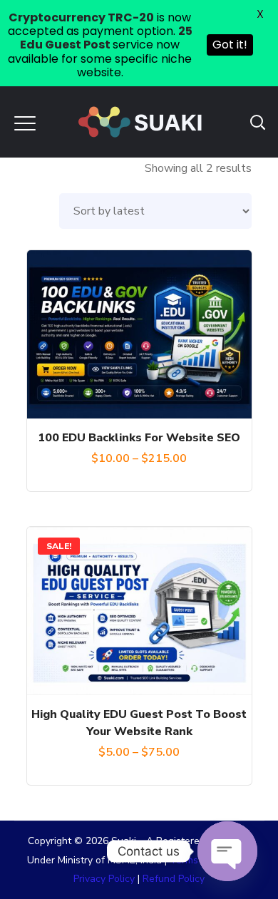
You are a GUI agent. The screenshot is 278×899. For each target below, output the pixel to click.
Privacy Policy (104, 878)
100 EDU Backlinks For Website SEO (139, 438)
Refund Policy (174, 878)
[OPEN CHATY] (227, 851)
